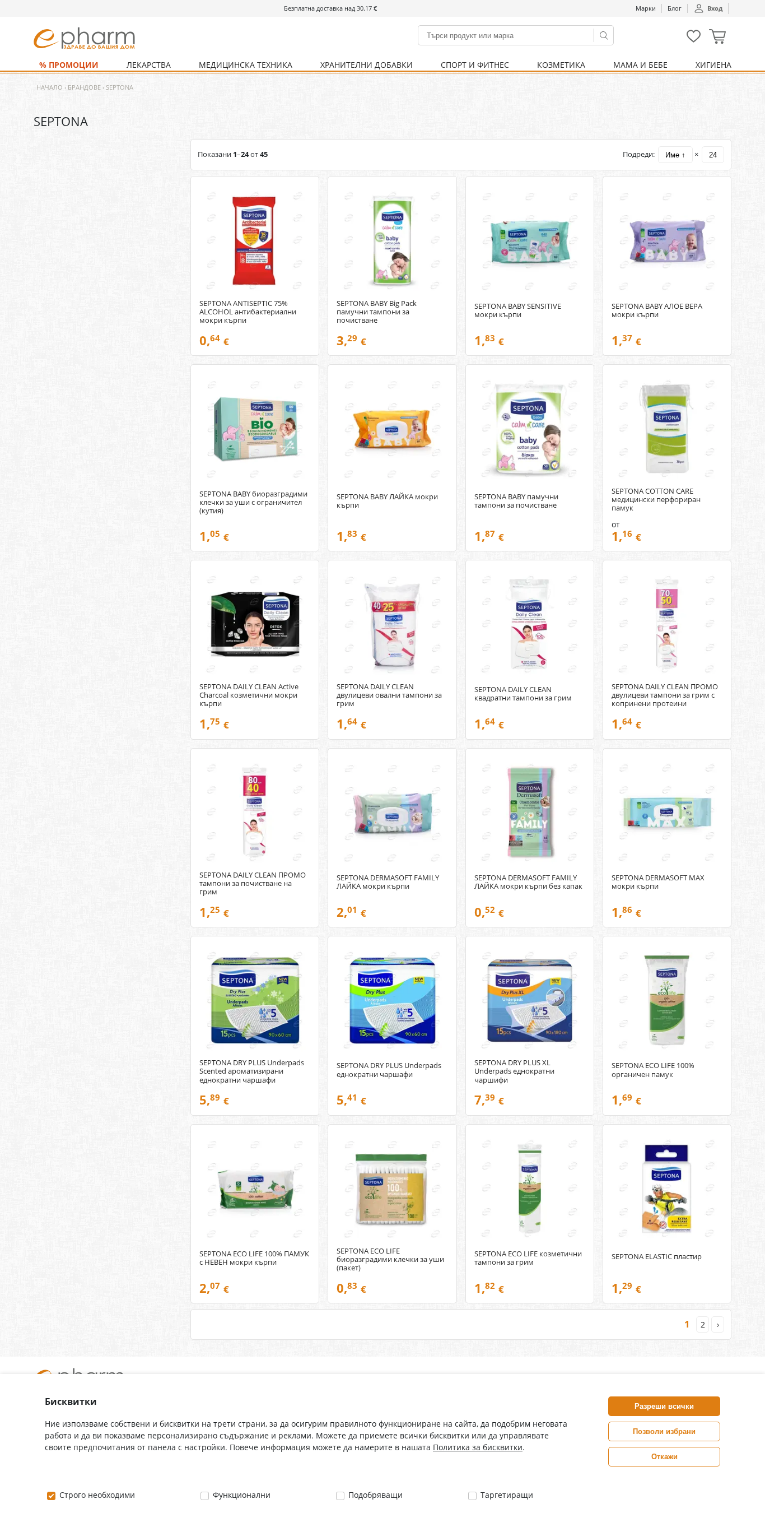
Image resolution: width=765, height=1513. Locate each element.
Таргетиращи (505, 1494)
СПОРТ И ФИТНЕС (475, 64)
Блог (675, 8)
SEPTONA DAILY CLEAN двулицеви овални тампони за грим (389, 695)
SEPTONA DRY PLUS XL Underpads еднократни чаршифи (514, 1071)
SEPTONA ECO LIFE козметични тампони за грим (528, 1258)
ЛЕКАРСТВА (149, 64)
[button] (717, 38)
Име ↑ (675, 155)
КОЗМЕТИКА (561, 64)
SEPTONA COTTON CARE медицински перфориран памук (656, 499)
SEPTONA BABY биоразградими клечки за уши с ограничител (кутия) (253, 502)
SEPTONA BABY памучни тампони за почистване (516, 501)
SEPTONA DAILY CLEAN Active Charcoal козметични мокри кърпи (248, 695)
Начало (49, 87)
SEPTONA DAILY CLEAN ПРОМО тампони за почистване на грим (252, 883)
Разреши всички (664, 1406)
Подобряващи (374, 1494)
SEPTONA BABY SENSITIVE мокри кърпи (517, 310)
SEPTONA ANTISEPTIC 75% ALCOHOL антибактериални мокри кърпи (247, 311)
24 (713, 155)
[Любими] (694, 40)
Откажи (664, 1456)
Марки (646, 8)
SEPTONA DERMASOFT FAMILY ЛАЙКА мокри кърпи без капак (528, 882)
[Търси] (604, 35)
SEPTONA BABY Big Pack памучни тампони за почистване (377, 311)
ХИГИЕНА (713, 64)
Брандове (84, 87)
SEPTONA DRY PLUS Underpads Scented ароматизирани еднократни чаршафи (251, 1071)
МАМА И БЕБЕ (640, 64)
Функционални (240, 1494)
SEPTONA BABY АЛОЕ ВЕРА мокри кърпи (657, 310)
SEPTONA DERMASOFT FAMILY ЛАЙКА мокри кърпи (388, 882)
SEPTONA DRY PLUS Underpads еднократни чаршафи (389, 1069)
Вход (714, 8)
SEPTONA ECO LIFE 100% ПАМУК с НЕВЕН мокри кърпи (254, 1258)
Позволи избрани (664, 1431)
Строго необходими (96, 1494)
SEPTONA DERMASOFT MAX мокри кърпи (658, 882)
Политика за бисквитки (478, 1447)
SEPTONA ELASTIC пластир (657, 1256)
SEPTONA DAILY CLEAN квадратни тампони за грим (523, 693)
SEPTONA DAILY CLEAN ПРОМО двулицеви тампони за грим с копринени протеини (665, 695)
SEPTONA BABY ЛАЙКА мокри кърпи (387, 501)
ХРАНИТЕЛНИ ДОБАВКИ (366, 64)
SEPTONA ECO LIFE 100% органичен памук (653, 1069)
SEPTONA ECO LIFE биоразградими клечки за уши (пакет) (390, 1259)
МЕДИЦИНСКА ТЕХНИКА (245, 64)
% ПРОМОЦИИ (69, 64)
